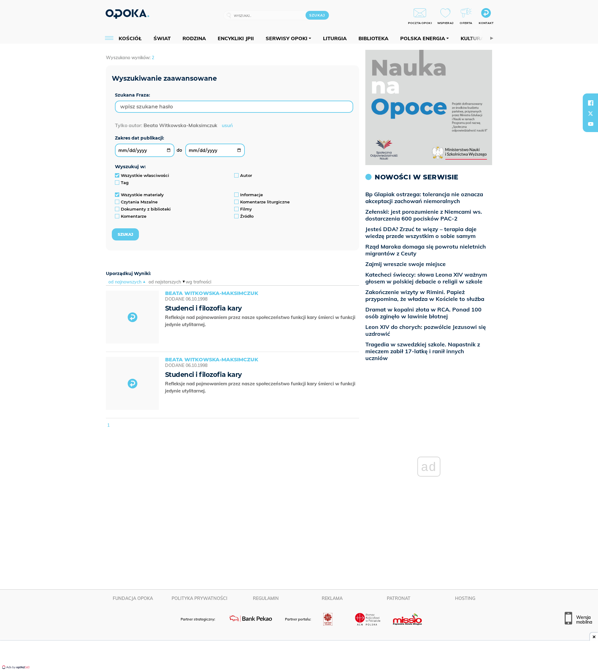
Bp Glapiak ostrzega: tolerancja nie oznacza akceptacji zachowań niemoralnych (424, 198)
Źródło (247, 216)
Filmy (246, 209)
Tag (125, 182)
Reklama (332, 598)
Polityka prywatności (199, 598)
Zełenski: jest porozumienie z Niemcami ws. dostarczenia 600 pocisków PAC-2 (423, 215)
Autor (246, 175)
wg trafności (198, 282)
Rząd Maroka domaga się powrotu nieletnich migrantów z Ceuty (425, 250)
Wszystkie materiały (142, 194)
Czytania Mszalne (139, 201)
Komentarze (133, 216)
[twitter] (590, 113)
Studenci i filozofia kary (203, 308)
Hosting (465, 598)
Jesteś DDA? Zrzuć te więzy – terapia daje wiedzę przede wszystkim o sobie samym (421, 233)
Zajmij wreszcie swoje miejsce (405, 264)
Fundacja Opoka (133, 598)
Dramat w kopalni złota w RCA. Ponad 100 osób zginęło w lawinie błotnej (423, 313)
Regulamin (266, 598)
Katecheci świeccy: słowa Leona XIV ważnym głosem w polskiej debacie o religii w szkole (426, 278)
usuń (227, 125)
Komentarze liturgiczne (265, 201)
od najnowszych (124, 282)
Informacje (251, 194)
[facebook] (590, 103)
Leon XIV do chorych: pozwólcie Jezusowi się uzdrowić (425, 330)
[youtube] (590, 124)
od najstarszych (165, 282)
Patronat (399, 598)
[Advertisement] (299, 656)
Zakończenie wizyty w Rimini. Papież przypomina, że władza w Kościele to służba (424, 295)
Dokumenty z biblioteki (146, 209)
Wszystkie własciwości (145, 175)
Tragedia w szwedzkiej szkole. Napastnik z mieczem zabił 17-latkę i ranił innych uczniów (422, 351)
